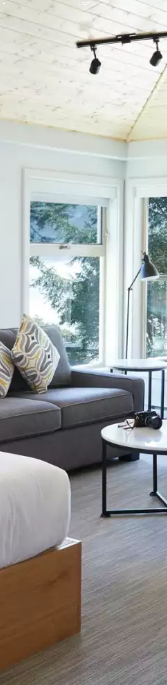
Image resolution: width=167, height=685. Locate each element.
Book (158, 2)
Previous (4, 342)
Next (162, 342)
